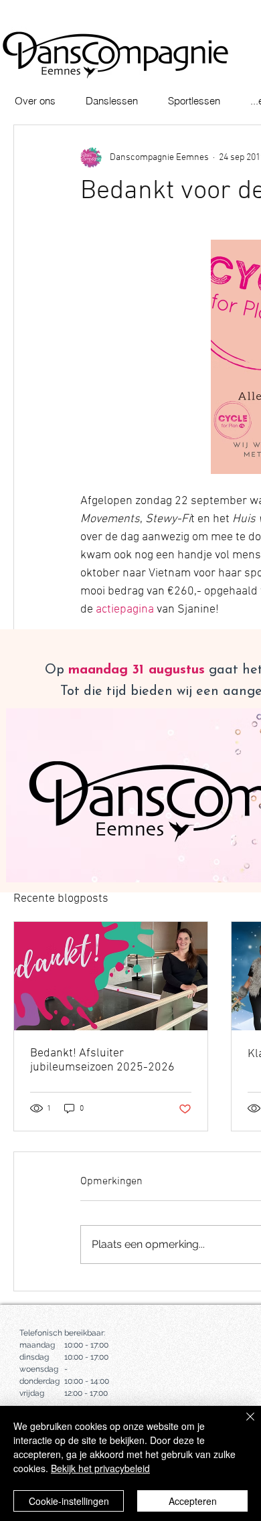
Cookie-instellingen (69, 1501)
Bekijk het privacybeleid (100, 1468)
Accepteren (193, 1501)
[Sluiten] (242, 1425)
